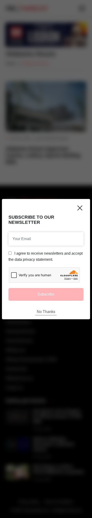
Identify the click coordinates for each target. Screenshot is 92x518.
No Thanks (46, 312)
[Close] (80, 208)
